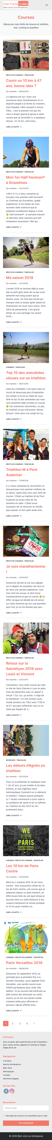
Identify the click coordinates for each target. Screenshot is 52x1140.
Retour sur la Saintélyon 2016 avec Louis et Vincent (24, 668)
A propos (7, 1061)
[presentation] (26, 55)
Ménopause (8, 1071)
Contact (6, 1075)
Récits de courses (14, 75)
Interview (10, 760)
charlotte (13, 91)
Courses (10, 367)
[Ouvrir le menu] (46, 5)
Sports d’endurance (12, 1064)
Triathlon (29, 75)
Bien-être (7, 1068)
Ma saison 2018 (19, 277)
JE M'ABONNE (26, 1123)
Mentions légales (11, 1079)
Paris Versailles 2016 (24, 963)
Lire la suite (13, 127)
